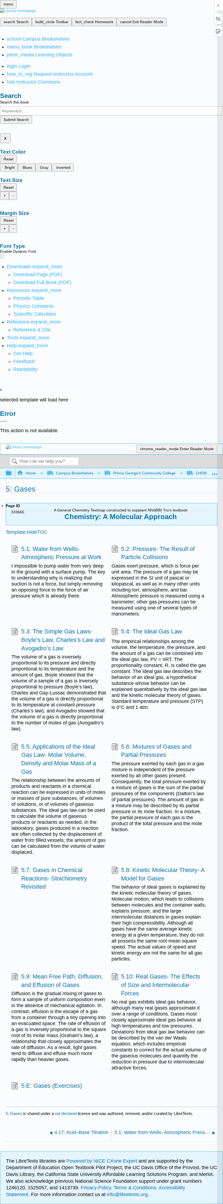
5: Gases (14, 1113)
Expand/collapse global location (215, 471)
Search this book (14, 102)
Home (30, 473)
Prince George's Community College (144, 473)
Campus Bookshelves (74, 473)
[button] (24, 361)
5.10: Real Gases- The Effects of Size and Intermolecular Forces (160, 985)
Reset (9, 159)
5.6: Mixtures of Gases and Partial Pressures (156, 750)
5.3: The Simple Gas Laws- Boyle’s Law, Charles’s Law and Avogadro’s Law (63, 640)
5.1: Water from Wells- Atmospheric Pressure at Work (61, 553)
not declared (66, 1113)
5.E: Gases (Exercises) (51, 1085)
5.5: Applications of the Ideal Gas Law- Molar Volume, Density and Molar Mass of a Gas (58, 759)
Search (14, 462)
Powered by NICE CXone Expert (102, 1161)
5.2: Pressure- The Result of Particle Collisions (158, 553)
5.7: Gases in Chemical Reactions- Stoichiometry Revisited (54, 878)
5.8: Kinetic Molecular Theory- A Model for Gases (163, 874)
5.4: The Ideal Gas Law (151, 631)
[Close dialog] (3, 421)
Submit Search (16, 119)
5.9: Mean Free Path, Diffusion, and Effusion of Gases (62, 980)
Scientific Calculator (34, 314)
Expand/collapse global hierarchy (12, 473)
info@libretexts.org (127, 1194)
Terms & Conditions (135, 1187)
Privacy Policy (96, 1187)
